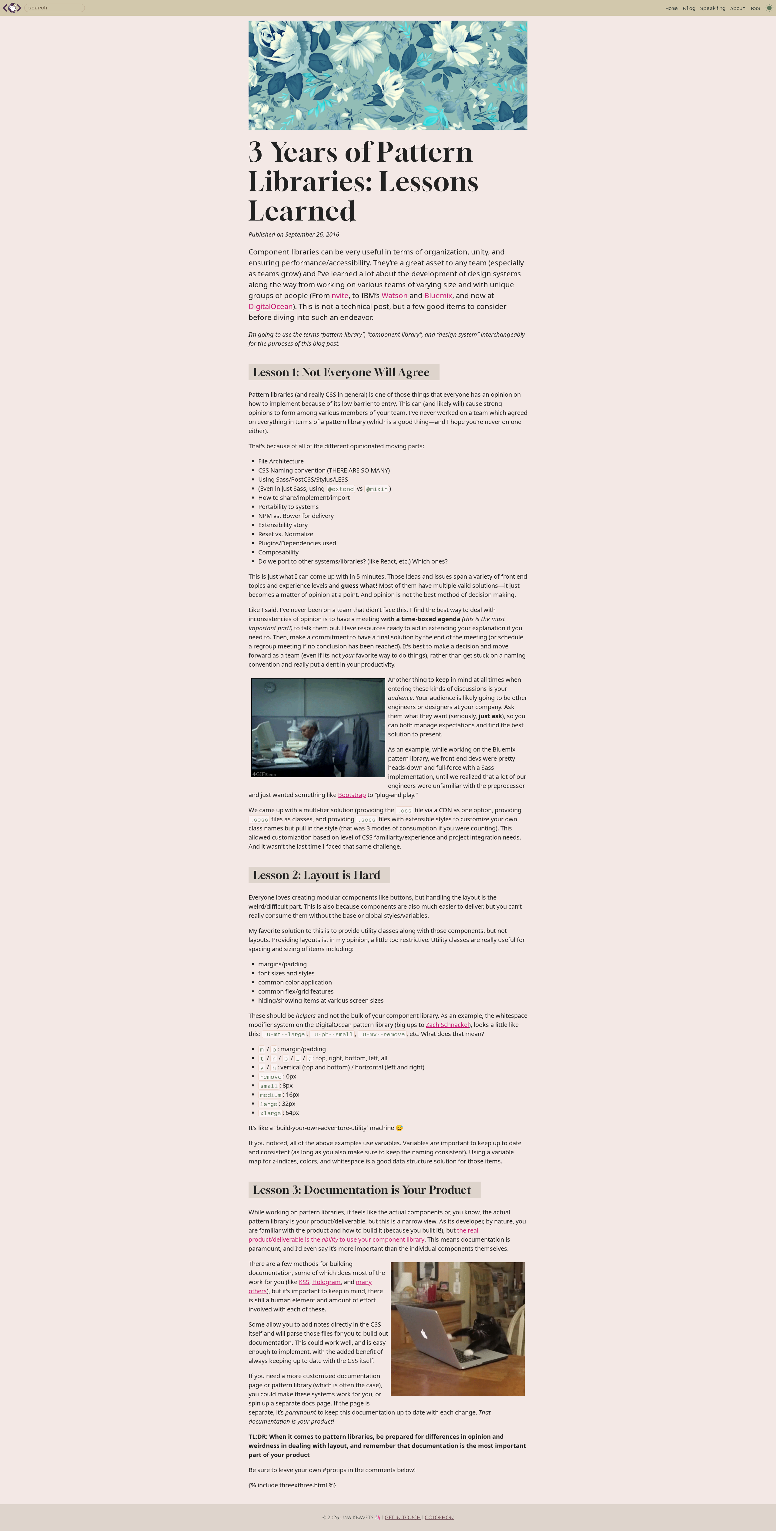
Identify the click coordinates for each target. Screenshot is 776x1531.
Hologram (326, 1282)
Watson (395, 295)
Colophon (439, 1517)
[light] (769, 8)
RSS (755, 8)
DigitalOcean (271, 306)
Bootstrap (352, 795)
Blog (689, 8)
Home (672, 8)
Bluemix (438, 295)
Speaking (712, 8)
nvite (340, 295)
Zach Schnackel (447, 1025)
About (738, 8)
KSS (304, 1282)
